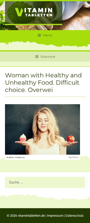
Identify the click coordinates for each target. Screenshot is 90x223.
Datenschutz (75, 215)
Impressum (55, 215)
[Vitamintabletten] (33, 13)
